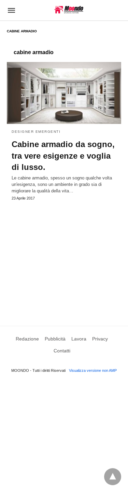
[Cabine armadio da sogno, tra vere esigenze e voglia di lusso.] (64, 93)
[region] (64, 257)
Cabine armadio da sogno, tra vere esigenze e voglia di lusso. (63, 156)
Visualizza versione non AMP (93, 370)
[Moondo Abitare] (68, 10)
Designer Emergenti (36, 131)
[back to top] (112, 476)
